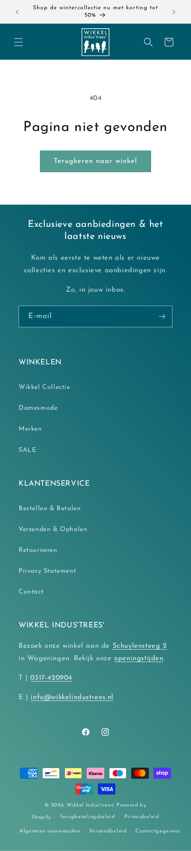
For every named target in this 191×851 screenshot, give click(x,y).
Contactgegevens (157, 831)
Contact (31, 591)
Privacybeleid (141, 817)
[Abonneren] (162, 316)
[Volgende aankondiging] (174, 12)
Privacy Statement (47, 571)
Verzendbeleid (108, 831)
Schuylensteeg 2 (140, 646)
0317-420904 (51, 678)
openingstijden (138, 658)
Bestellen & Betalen (50, 508)
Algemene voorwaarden (49, 831)
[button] (18, 42)
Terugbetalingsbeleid (87, 817)
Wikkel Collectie (44, 387)
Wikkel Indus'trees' (91, 805)
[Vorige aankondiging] (17, 12)
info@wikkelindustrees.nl (72, 697)
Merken (30, 429)
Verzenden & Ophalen (53, 529)
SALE (27, 450)
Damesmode (38, 408)
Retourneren (38, 550)
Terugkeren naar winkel (95, 161)
